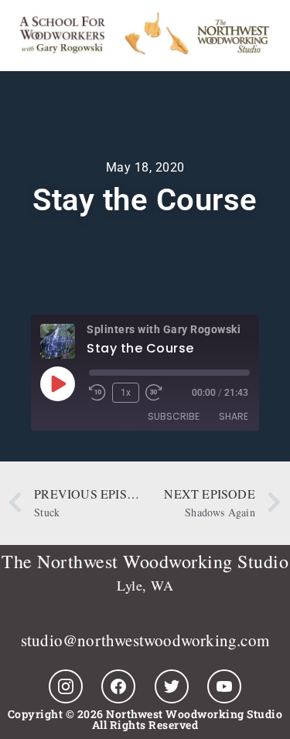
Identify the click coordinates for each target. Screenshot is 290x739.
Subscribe (174, 416)
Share (233, 416)
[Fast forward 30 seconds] (157, 392)
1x (126, 392)
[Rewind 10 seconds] (97, 392)
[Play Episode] (57, 383)
